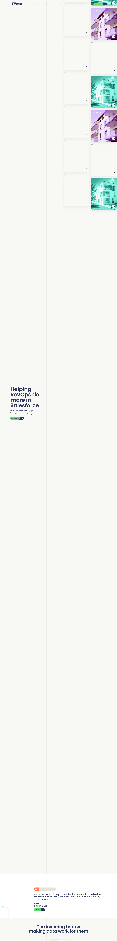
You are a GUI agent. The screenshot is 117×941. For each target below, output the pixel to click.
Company (83, 3)
